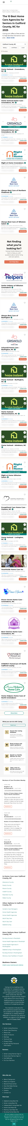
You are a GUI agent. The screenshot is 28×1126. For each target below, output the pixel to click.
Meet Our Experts (9, 1081)
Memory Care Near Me (11, 1110)
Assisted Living (6, 924)
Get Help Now (14, 262)
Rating (4, 47)
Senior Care (5, 10)
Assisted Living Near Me (11, 1101)
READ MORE (11, 38)
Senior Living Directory (11, 1028)
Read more (8, 806)
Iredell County (7, 891)
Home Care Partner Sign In (12, 1056)
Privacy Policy (16, 1019)
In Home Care (13, 10)
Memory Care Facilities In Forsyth (12, 956)
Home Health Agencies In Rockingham (10, 945)
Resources (7, 1032)
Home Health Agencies (9, 912)
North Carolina (6, 12)
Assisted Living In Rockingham (11, 949)
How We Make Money (10, 1086)
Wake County (6, 898)
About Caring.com (9, 1079)
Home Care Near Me (10, 1107)
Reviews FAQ (8, 1088)
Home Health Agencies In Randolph (13, 941)
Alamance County (8, 882)
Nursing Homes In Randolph (11, 938)
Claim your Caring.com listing (12, 965)
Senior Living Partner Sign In (12, 1054)
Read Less (13, 725)
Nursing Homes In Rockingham (12, 953)
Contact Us (7, 1092)
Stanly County (6, 885)
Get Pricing (23, 80)
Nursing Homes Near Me (11, 1112)
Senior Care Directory (10, 1030)
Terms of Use (8, 1039)
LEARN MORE (23, 78)
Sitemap (6, 1037)
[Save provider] (24, 56)
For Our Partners (9, 1060)
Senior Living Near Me (10, 1103)
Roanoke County (7, 895)
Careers (6, 1090)
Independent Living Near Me (13, 1105)
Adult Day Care (7, 918)
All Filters (14, 47)
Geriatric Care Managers (9, 909)
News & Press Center (10, 1084)
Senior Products (9, 1035)
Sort (23, 47)
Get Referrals (8, 1058)
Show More (14, 713)
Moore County (6, 888)
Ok (14, 1124)
